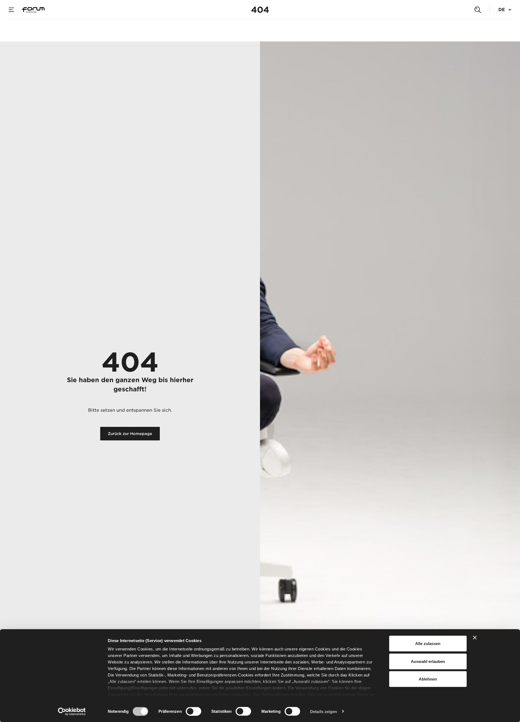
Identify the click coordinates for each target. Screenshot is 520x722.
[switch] (193, 711)
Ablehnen (428, 679)
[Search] (477, 10)
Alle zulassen (427, 643)
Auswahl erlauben (428, 661)
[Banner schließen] (475, 638)
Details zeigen (323, 711)
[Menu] (11, 9)
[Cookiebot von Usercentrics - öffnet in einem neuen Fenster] (72, 711)
